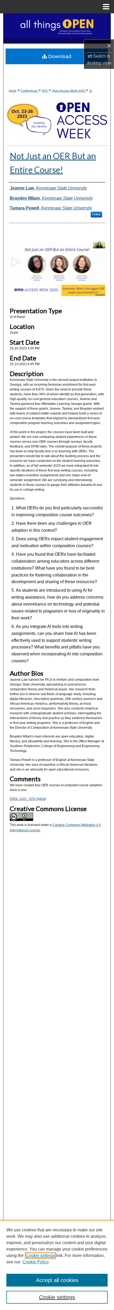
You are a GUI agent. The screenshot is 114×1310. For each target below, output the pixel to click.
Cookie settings (40, 1255)
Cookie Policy (36, 1262)
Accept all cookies (57, 1280)
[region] (57, 1265)
